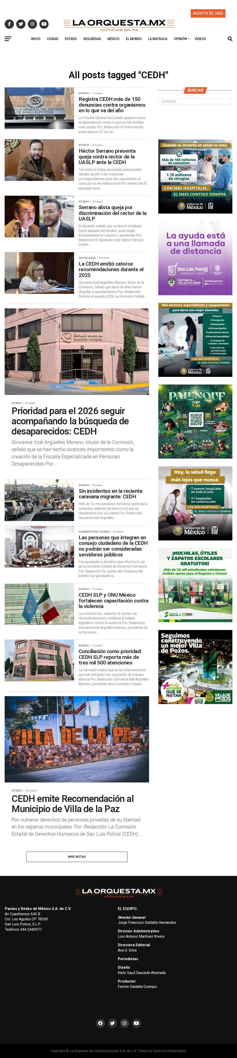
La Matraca (157, 39)
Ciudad (52, 39)
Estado (71, 39)
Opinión (180, 39)
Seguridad (92, 39)
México (113, 39)
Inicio (36, 39)
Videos (200, 39)
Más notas (77, 856)
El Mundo (134, 39)
